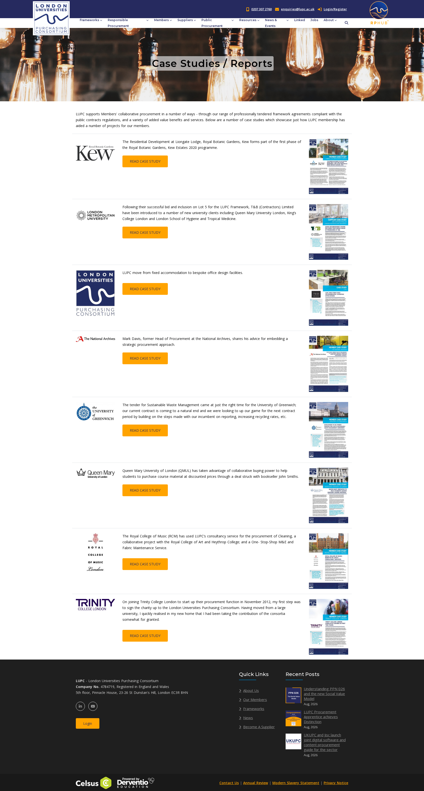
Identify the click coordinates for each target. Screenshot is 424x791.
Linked (299, 20)
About (329, 20)
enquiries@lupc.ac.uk (297, 9)
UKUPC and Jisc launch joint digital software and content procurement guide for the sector (325, 742)
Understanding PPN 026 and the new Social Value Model (324, 693)
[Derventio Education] (135, 782)
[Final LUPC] (328, 297)
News (248, 717)
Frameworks (89, 20)
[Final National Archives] (328, 363)
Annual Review (255, 782)
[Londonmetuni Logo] (95, 215)
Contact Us (229, 782)
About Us (251, 690)
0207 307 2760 (261, 9)
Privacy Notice (336, 782)
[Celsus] (93, 782)
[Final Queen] (328, 495)
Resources (247, 20)
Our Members (255, 699)
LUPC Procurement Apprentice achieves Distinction (321, 716)
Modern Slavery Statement (295, 782)
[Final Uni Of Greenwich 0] (328, 429)
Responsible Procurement (118, 23)
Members (161, 20)
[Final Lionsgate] (328, 166)
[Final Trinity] (328, 626)
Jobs (314, 20)
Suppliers (185, 20)
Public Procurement (212, 23)
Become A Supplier (259, 726)
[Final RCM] (328, 560)
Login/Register (335, 9)
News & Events (271, 23)
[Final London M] (328, 231)
